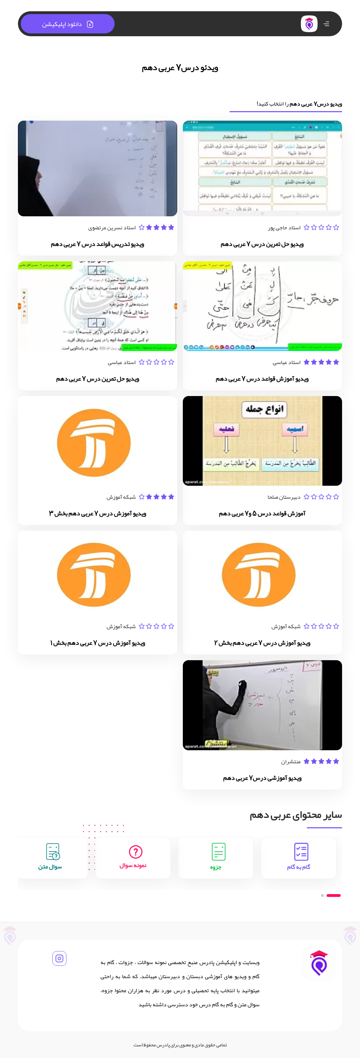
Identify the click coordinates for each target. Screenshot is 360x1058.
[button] (334, 895)
